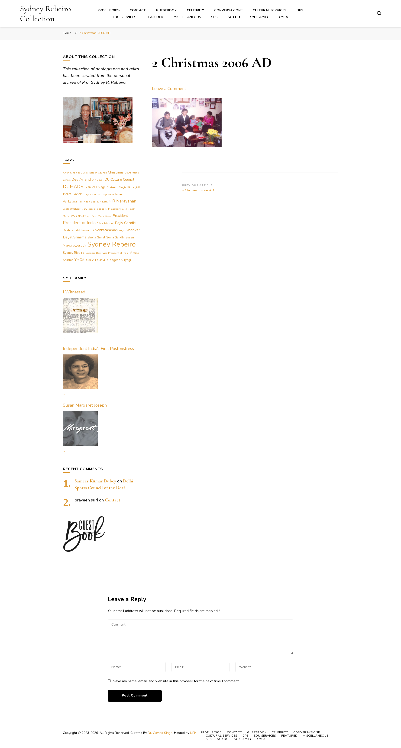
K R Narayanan (122, 201)
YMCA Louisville (97, 260)
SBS (214, 17)
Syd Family (259, 17)
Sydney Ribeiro (73, 253)
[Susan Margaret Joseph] (80, 428)
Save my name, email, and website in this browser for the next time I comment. (176, 681)
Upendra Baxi (93, 253)
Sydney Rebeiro (111, 244)
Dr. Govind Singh (160, 733)
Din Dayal (97, 180)
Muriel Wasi (70, 216)
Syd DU (234, 17)
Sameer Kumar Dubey (95, 481)
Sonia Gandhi (115, 237)
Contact (138, 10)
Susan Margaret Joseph (85, 405)
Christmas (115, 172)
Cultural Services (269, 10)
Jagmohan (108, 194)
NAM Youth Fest (87, 216)
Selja (122, 230)
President (120, 215)
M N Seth (130, 209)
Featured (154, 17)
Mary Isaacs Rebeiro (92, 209)
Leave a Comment (169, 88)
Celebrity (195, 10)
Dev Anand (81, 179)
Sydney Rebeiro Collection (45, 14)
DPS (300, 10)
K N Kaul (102, 201)
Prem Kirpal (104, 216)
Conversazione (228, 10)
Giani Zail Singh (95, 187)
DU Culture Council (119, 179)
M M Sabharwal (114, 209)
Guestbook (166, 10)
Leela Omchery (71, 209)
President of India (79, 222)
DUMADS (73, 186)
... (64, 337)
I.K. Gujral (133, 187)
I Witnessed (74, 292)
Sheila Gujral (96, 237)
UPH (193, 733)
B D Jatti (83, 172)
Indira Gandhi (73, 194)
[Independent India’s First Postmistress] (80, 371)
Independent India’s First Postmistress (98, 348)
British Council (98, 172)
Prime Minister (105, 223)
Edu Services (124, 17)
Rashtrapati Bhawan (77, 230)
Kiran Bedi (90, 201)
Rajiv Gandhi (125, 222)
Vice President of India (116, 253)
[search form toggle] (379, 13)
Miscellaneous (187, 17)
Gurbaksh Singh (116, 187)
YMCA (283, 17)
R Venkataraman (105, 230)
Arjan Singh (70, 172)
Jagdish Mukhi (92, 194)
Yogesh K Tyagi (120, 260)
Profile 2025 (108, 10)
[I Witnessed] (80, 315)
